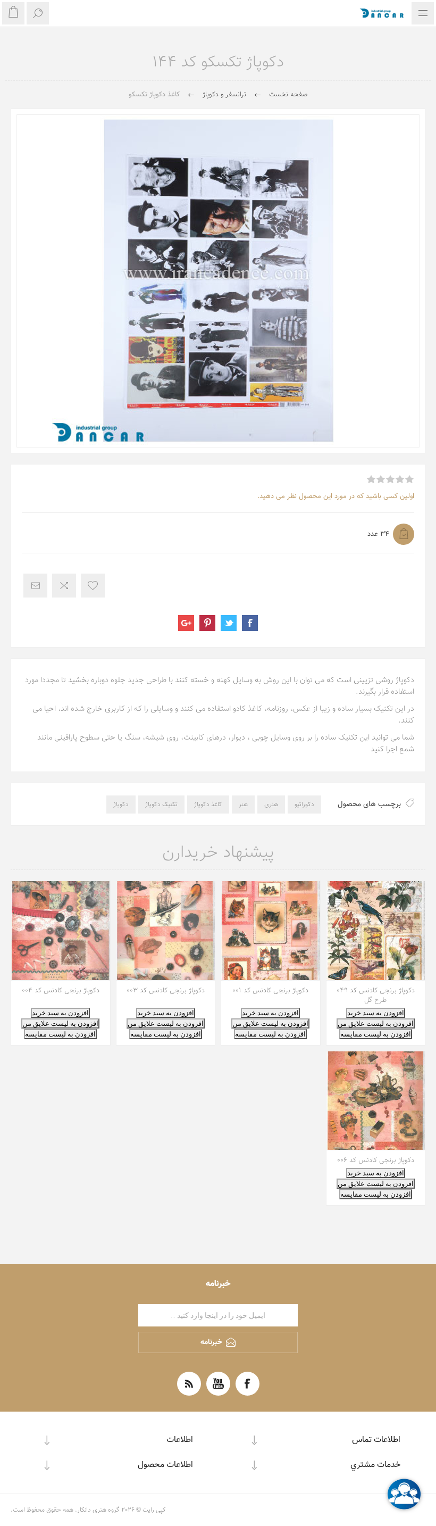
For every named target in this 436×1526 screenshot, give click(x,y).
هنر (243, 804)
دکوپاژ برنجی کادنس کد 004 (60, 991)
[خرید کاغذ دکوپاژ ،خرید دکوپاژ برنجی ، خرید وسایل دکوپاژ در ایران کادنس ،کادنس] (270, 930)
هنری (271, 804)
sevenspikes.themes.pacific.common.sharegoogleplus (186, 623)
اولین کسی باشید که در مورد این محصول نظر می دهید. (335, 496)
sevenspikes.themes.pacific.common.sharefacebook (250, 623)
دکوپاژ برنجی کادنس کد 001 (270, 991)
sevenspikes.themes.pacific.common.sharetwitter (229, 623)
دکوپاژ (121, 804)
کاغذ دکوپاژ (208, 804)
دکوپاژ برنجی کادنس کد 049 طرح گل (376, 995)
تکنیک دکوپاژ (161, 804)
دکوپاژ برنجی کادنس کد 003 (166, 991)
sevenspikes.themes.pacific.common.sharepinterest (207, 623)
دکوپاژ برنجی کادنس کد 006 (375, 1160)
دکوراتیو (304, 804)
